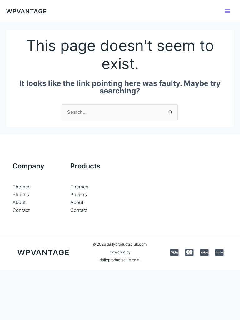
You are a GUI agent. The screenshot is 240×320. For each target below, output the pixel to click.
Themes (21, 187)
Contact (21, 210)
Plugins (20, 195)
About (19, 202)
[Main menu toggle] (227, 11)
